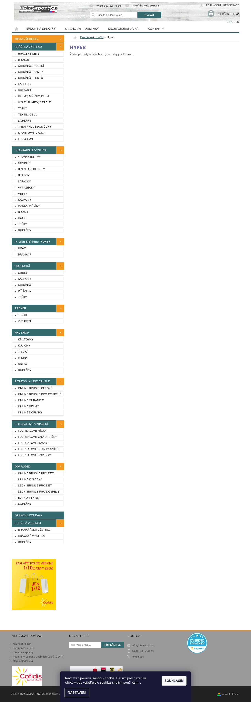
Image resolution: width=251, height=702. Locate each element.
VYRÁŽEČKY (26, 187)
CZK (229, 21)
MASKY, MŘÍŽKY (29, 205)
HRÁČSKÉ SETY (29, 53)
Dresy (23, 363)
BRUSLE (23, 59)
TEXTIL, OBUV (27, 114)
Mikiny (23, 357)
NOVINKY (24, 163)
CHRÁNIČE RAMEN (31, 71)
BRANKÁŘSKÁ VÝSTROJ (31, 150)
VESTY (22, 193)
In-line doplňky (30, 412)
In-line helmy (28, 406)
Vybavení (25, 321)
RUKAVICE (25, 90)
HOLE (22, 217)
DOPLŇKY (24, 120)
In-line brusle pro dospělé (39, 394)
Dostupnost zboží (23, 648)
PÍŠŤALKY (25, 290)
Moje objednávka (123, 28)
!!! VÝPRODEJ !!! (29, 157)
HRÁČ (22, 248)
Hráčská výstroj (31, 535)
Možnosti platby (22, 643)
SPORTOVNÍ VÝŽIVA (31, 132)
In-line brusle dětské (35, 388)
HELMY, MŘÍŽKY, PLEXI (33, 96)
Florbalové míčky (32, 430)
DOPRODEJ (22, 466)
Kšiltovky (26, 339)
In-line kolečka (30, 479)
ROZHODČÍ (22, 265)
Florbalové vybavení (31, 424)
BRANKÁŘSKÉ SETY (31, 169)
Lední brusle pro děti (35, 485)
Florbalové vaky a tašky (37, 436)
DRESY (23, 272)
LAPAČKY (24, 181)
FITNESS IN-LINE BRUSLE (32, 381)
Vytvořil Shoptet (230, 694)
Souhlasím (174, 680)
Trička (23, 351)
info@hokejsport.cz (143, 645)
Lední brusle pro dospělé (38, 491)
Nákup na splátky (41, 28)
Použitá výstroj (28, 523)
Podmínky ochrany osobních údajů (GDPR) (38, 656)
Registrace (231, 5)
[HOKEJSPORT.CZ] (41, 11)
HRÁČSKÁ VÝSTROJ (28, 46)
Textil (23, 315)
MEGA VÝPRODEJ (27, 39)
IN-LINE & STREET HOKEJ (32, 241)
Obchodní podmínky (82, 28)
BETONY (24, 175)
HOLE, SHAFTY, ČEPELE (34, 102)
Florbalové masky (32, 442)
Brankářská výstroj (34, 529)
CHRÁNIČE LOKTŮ (30, 77)
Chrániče (25, 284)
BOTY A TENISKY (29, 497)
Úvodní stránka (16, 28)
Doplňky (24, 370)
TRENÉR (20, 308)
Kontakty (156, 28)
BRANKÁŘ (24, 254)
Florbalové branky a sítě (38, 449)
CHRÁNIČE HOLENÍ (31, 65)
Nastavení (77, 692)
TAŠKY (22, 108)
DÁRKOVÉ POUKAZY (29, 515)
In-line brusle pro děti (36, 473)
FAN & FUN (25, 138)
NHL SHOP (22, 332)
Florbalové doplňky (34, 455)
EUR (236, 22)
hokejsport (138, 656)
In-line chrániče (31, 400)
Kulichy (24, 345)
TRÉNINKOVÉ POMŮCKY (34, 126)
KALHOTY (24, 84)
